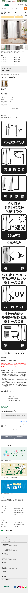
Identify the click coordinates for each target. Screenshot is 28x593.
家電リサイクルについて (18, 514)
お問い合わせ (16, 526)
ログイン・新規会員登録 (18, 4)
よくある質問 (3, 526)
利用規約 (2, 524)
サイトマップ (3, 510)
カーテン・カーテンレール (18, 497)
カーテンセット (4, 499)
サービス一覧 (3, 508)
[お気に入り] (24, 21)
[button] (25, 8)
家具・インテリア (8, 497)
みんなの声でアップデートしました (8, 460)
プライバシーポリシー (18, 522)
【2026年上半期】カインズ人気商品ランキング (11, 477)
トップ (2, 497)
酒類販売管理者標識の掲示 (19, 512)
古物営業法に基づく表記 (18, 510)
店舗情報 (2, 512)
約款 (15, 415)
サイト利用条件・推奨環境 (19, 524)
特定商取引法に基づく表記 (19, 508)
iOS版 (2, 533)
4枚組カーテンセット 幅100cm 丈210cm (15, 499)
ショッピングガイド (4, 522)
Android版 (16, 533)
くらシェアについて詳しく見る (14, 400)
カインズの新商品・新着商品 (7, 493)
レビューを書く (24, 15)
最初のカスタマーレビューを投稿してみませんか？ (15, 437)
